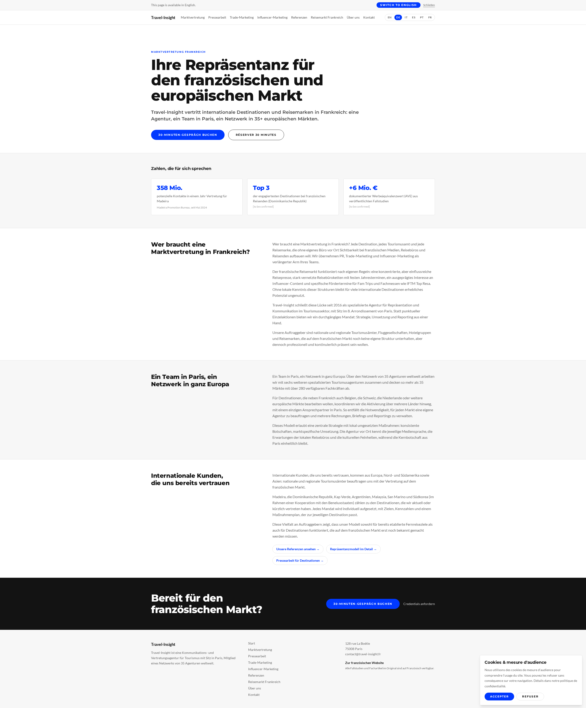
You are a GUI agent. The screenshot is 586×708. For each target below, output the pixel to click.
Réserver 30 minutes (256, 134)
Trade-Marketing (242, 17)
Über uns (353, 17)
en (390, 17)
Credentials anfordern (419, 604)
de (398, 17)
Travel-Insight (163, 17)
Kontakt (369, 17)
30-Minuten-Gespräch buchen (187, 134)
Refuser (530, 696)
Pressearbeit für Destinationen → (300, 560)
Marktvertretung (193, 17)
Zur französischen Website (364, 663)
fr (430, 17)
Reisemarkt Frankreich (327, 17)
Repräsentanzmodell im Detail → (353, 549)
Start (251, 643)
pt (422, 17)
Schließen (429, 5)
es (413, 17)
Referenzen (299, 17)
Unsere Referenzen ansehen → (298, 549)
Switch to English (398, 5)
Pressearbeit (217, 17)
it (406, 17)
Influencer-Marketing (272, 17)
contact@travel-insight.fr (363, 654)
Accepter (499, 696)
